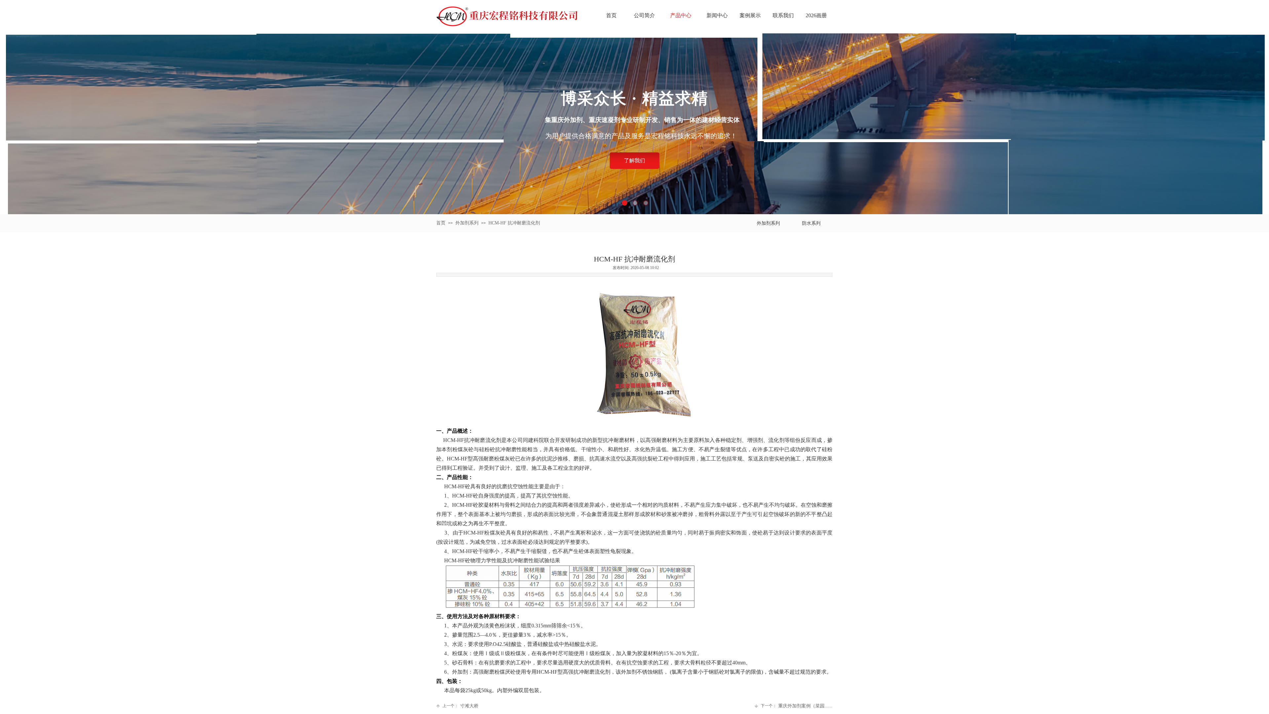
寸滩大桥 (460, 705)
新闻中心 (717, 15)
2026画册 (816, 15)
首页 (611, 15)
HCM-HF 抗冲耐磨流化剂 (514, 222)
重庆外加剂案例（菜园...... (796, 705)
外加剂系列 (467, 222)
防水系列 (811, 223)
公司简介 (644, 15)
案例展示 (750, 15)
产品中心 (680, 15)
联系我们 (783, 15)
